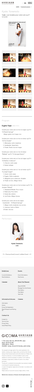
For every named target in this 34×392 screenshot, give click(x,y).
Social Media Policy (6, 325)
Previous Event (10, 254)
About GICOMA (21, 286)
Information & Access (8, 299)
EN (25, 3)
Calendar (4, 282)
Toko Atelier (21, 292)
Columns (20, 299)
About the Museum (23, 282)
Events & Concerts (25, 6)
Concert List (18, 254)
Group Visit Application (7, 307)
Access (3, 305)
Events (20, 271)
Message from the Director (24, 288)
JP (23, 3)
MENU (30, 3)
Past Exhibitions (6, 277)
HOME (17, 6)
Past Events (21, 277)
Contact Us (5, 315)
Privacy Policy (5, 323)
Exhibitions (5, 271)
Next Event (25, 254)
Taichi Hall (20, 294)
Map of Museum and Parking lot (9, 309)
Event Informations (22, 275)
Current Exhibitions (7, 275)
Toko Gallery (21, 290)
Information (5, 303)
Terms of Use (5, 321)
